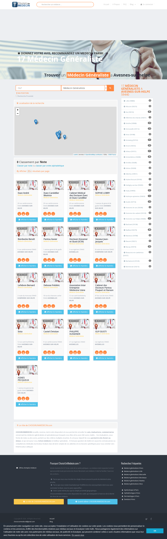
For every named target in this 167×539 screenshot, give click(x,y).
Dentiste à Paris (129, 499)
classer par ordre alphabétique (50, 165)
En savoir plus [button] (78, 535)
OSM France (112, 154)
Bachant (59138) (132, 224)
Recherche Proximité (25, 96)
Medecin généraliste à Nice (133, 484)
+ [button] (17, 109)
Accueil (106, 4)
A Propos (116, 4)
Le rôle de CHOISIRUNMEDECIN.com (35, 425)
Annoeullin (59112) (132, 129)
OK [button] (155, 531)
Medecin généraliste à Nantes (134, 481)
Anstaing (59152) (132, 140)
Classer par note (24, 165)
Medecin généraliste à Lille (133, 471)
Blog (132, 4)
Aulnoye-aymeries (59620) (135, 196)
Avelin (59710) (131, 202)
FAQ (125, 4)
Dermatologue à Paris (131, 496)
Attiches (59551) (131, 174)
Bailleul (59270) (131, 230)
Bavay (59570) (131, 247)
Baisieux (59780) (132, 236)
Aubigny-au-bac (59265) (134, 185)
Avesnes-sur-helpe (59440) (136, 219)
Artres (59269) (131, 168)
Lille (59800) (130, 101)
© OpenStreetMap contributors (93, 154)
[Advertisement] (73, 19)
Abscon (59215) (131, 106)
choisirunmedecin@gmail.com (24, 522)
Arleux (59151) (131, 151)
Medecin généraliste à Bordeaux (135, 478)
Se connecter (148, 4)
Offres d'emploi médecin (27, 468)
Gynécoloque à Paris (131, 490)
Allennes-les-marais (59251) (136, 118)
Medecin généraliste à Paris (133, 468)
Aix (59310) (130, 112)
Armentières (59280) (133, 157)
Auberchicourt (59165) (134, 179)
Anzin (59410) (131, 146)
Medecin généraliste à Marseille (135, 474)
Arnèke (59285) (131, 163)
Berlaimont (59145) (132, 261)
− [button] (17, 113)
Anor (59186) (130, 134)
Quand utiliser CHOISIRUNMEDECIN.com (94, 501)
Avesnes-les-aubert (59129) (136, 213)
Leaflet (76, 154)
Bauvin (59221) (131, 241)
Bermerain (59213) (132, 267)
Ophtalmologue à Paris (132, 493)
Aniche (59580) (131, 123)
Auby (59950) (130, 191)
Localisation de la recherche (31, 103)
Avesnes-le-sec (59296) (134, 207)
